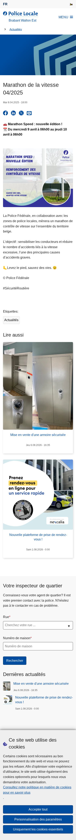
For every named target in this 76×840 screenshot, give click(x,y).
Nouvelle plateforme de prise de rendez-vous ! (44, 700)
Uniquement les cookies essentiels (38, 829)
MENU (63, 17)
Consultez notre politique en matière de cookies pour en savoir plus (37, 790)
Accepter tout (38, 809)
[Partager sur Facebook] (5, 113)
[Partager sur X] (21, 113)
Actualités (16, 29)
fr (5, 4)
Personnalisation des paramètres (38, 819)
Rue (6, 617)
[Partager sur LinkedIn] (13, 113)
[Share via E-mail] (29, 113)
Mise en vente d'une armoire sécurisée (41, 683)
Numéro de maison (16, 638)
